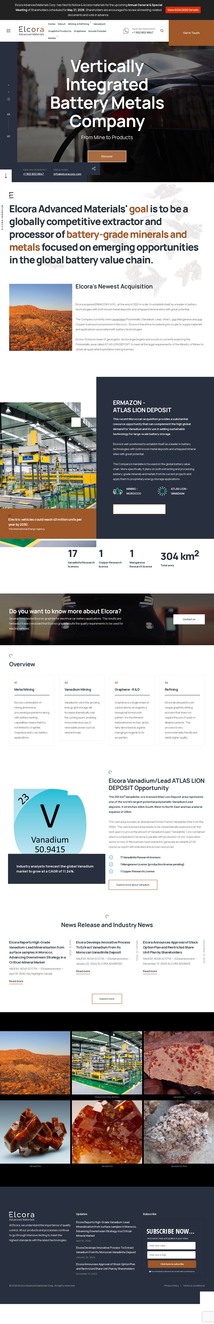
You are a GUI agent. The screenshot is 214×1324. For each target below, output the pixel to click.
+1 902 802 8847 (33, 174)
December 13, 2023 (204, 951)
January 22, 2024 (137, 950)
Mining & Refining (78, 24)
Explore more (107, 998)
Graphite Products (59, 31)
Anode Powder (97, 31)
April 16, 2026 (70, 948)
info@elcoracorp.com (67, 174)
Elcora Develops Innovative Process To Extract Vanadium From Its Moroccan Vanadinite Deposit (103, 947)
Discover (107, 156)
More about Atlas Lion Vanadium (139, 509)
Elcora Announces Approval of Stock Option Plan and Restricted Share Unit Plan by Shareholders (170, 947)
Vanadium (99, 24)
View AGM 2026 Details (183, 10)
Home (51, 24)
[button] (8, 85)
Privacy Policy (171, 1285)
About (62, 24)
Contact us (189, 619)
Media (52, 38)
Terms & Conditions (194, 1285)
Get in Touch (191, 33)
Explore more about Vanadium (133, 884)
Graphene (80, 31)
